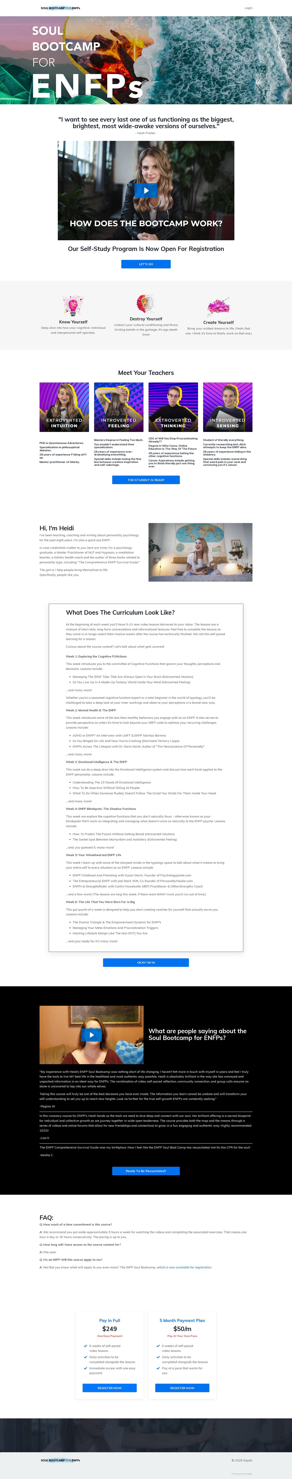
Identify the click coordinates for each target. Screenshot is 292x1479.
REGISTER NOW (110, 1388)
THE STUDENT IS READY (146, 480)
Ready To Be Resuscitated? (146, 1171)
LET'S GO (146, 264)
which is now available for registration (184, 1267)
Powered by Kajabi (242, 1473)
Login (248, 8)
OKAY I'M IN (146, 962)
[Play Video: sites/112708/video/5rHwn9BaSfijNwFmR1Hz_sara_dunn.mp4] (91, 1034)
